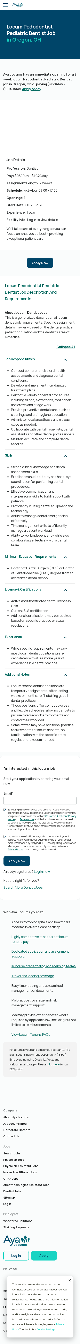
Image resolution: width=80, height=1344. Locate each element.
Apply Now (40, 263)
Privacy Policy (15, 849)
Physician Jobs (13, 1160)
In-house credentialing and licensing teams (43, 966)
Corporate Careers (16, 1130)
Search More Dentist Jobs (23, 887)
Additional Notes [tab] (17, 674)
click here (53, 1064)
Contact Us (11, 1136)
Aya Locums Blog (15, 1123)
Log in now (42, 871)
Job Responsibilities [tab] (20, 359)
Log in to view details (42, 219)
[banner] (17, 5)
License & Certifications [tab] (23, 589)
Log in (16, 1255)
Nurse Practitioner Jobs (20, 1172)
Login (7, 1204)
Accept (69, 1280)
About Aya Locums (16, 1117)
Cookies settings (46, 1329)
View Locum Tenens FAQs (30, 1034)
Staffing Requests (16, 1227)
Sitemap (9, 1197)
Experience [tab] (13, 637)
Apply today (31, 89)
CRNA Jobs (10, 1178)
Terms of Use (27, 819)
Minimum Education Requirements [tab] (30, 556)
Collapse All (65, 347)
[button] (5, 5)
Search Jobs (12, 1153)
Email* (8, 793)
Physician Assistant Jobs (20, 1166)
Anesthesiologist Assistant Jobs (26, 1185)
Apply (44, 1255)
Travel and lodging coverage (32, 976)
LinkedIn (6, 1276)
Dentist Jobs (12, 1191)
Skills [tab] (9, 455)
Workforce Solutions (17, 1221)
